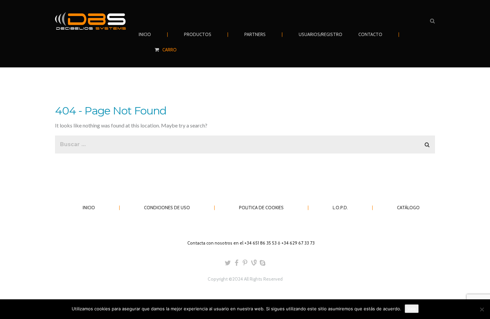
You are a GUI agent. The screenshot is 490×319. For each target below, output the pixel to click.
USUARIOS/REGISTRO (320, 34)
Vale (411, 308)
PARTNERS (255, 34)
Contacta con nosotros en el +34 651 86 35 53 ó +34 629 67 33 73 (251, 243)
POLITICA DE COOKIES (261, 207)
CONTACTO (370, 34)
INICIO (145, 34)
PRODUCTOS (197, 34)
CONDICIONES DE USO (167, 207)
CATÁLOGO (408, 207)
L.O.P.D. (340, 207)
